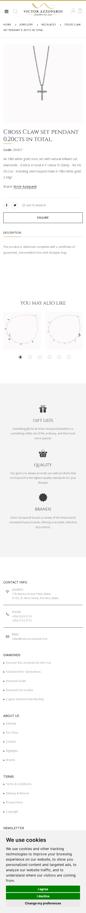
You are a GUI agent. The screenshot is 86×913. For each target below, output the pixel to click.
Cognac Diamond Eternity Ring (25, 699)
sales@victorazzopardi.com (29, 638)
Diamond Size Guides (19, 690)
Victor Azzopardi (25, 186)
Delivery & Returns (17, 793)
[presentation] (8, 334)
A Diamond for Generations (23, 671)
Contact (11, 741)
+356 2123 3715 (22, 620)
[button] (15, 13)
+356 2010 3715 (22, 616)
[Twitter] (15, 205)
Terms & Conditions (19, 784)
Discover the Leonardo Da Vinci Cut (28, 662)
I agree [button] (43, 889)
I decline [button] (43, 896)
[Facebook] (6, 205)
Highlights (12, 751)
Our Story (12, 732)
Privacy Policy (14, 802)
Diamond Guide (16, 681)
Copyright (12, 811)
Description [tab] (12, 233)
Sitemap (11, 723)
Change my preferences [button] (43, 903)
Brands (10, 760)
